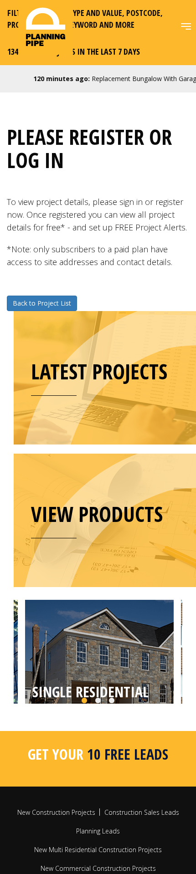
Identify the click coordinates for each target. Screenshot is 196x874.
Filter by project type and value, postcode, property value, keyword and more (85, 18)
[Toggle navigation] (186, 26)
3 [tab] (111, 739)
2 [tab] (98, 739)
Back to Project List (42, 303)
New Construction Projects (56, 850)
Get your (98, 792)
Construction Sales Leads (141, 850)
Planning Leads (98, 869)
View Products (97, 514)
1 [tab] (84, 739)
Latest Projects (99, 371)
